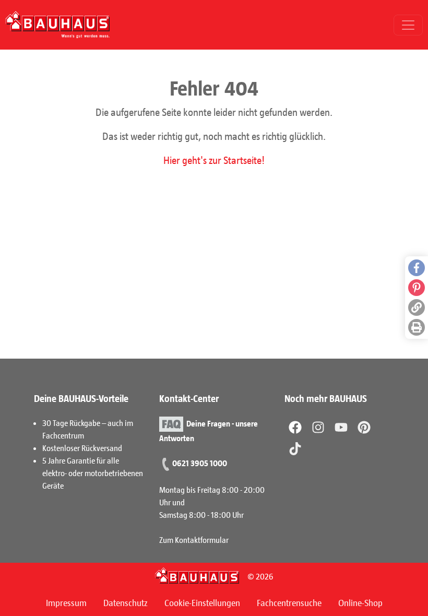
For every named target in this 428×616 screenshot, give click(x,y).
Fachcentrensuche (289, 602)
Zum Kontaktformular (194, 539)
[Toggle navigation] (408, 25)
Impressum (66, 602)
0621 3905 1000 (199, 463)
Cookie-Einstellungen (202, 602)
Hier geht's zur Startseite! (214, 159)
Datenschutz (125, 602)
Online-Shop (360, 602)
